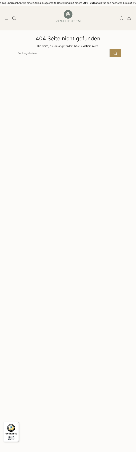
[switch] (11, 438)
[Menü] (17, 424)
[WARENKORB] (129, 18)
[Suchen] (115, 53)
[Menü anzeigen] (6, 18)
